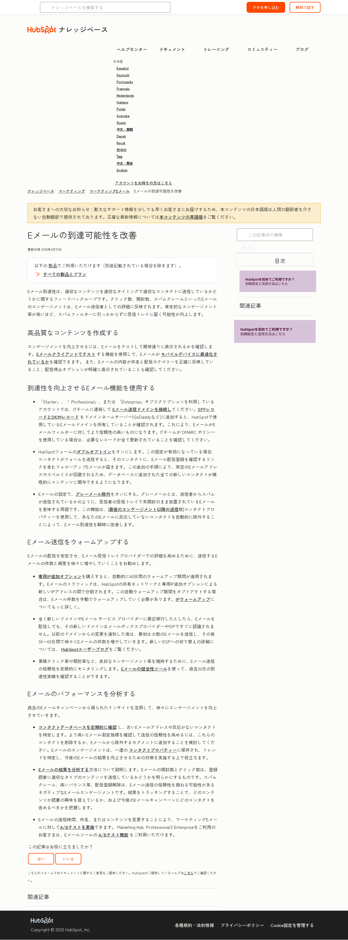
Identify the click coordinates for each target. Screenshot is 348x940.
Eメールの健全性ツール (144, 668)
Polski (121, 108)
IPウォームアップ (193, 599)
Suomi (121, 122)
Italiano (122, 102)
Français (123, 88)
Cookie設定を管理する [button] (292, 925)
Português (125, 81)
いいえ (68, 858)
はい (41, 858)
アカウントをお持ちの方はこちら (143, 183)
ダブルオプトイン (94, 451)
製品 (52, 265)
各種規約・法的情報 (194, 925)
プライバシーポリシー (242, 925)
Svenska (123, 115)
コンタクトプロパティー (153, 750)
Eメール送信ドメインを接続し (142, 409)
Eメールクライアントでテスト (65, 354)
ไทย (119, 156)
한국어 (121, 149)
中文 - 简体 (125, 163)
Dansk (121, 136)
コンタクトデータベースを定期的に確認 (77, 727)
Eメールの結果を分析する (63, 769)
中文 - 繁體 (125, 129)
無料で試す (305, 7)
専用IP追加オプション (60, 576)
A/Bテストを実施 (77, 827)
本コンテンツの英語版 (181, 217)
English (122, 170)
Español (123, 68)
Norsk (121, 142)
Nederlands (125, 95)
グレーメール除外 (93, 494)
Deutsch (123, 75)
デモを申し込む (266, 7)
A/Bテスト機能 (113, 834)
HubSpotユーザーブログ (85, 649)
